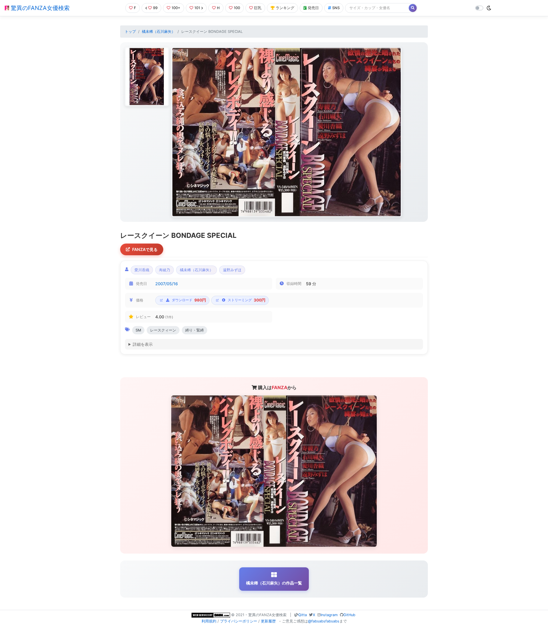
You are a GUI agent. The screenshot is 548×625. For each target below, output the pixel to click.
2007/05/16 (166, 283)
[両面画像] (286, 132)
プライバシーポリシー (238, 621)
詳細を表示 (143, 344)
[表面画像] (147, 76)
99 (155, 8)
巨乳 (257, 8)
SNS (336, 8)
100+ (176, 8)
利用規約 (209, 621)
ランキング (285, 8)
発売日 (313, 8)
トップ (130, 31)
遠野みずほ (232, 270)
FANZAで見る (145, 249)
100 (237, 8)
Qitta (302, 615)
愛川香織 (141, 270)
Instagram (329, 615)
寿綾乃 (164, 270)
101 (197, 8)
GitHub (349, 615)
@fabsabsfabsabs (323, 621)
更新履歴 (268, 621)
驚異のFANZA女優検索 (39, 8)
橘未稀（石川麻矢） (158, 31)
